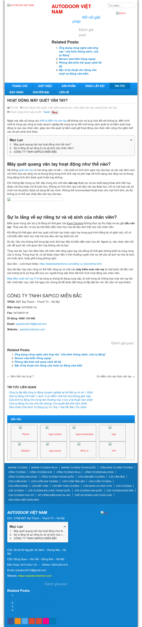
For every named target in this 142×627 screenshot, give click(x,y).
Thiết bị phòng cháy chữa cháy (93, 495)
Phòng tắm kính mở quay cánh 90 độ (38, 362)
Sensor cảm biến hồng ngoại (77, 59)
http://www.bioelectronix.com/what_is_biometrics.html (71, 264)
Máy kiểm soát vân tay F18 (23, 278)
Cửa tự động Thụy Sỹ (21, 495)
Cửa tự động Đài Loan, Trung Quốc (49, 490)
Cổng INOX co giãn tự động (116, 467)
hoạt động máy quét (35, 107)
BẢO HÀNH (16, 92)
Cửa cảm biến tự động (91, 476)
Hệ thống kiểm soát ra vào (54, 495)
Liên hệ (64, 92)
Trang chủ (20, 86)
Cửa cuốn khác (17, 481)
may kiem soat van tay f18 (22, 335)
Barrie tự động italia (44, 467)
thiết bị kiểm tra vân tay (53, 120)
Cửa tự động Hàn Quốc (88, 490)
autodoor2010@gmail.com (31, 324)
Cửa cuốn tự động (100, 481)
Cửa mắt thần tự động (65, 485)
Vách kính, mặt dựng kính (23, 499)
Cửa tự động (124, 485)
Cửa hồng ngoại (18, 485)
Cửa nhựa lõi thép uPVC (97, 485)
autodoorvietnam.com (32, 329)
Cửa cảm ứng (117, 476)
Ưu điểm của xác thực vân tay (116, 376)
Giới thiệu (45, 86)
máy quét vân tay (84, 107)
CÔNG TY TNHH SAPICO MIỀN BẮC (35, 151)
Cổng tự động (17, 472)
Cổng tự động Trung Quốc (57, 476)
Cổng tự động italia (68, 472)
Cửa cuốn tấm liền (73, 481)
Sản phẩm (68, 86)
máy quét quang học (60, 107)
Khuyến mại (41, 92)
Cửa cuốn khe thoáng (44, 481)
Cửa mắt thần (40, 485)
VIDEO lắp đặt (95, 86)
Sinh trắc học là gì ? (20, 376)
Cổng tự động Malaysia (99, 472)
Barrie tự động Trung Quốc (78, 467)
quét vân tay (26, 170)
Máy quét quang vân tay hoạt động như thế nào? (42, 144)
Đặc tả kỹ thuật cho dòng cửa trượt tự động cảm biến (78, 71)
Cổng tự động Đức (41, 472)
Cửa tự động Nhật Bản (119, 490)
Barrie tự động (17, 467)
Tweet (46, 112)
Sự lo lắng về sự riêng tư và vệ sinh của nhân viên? (44, 148)
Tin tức (119, 86)
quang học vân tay (106, 107)
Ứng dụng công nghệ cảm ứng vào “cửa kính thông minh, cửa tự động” (78, 51)
